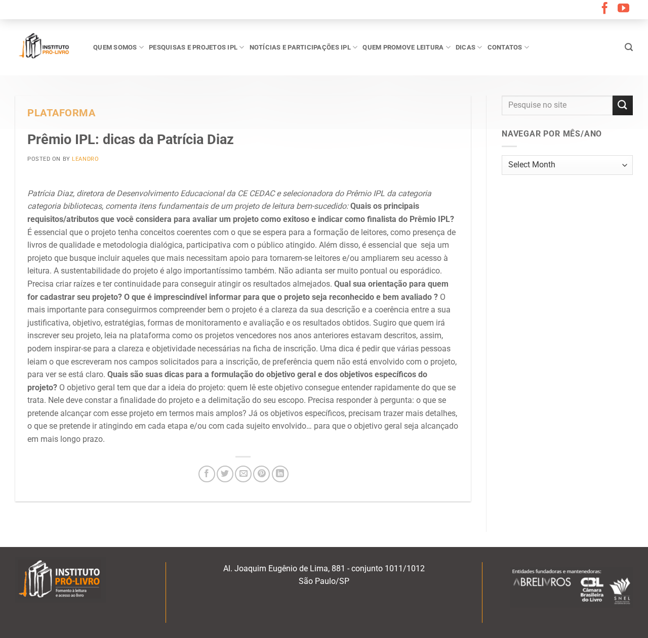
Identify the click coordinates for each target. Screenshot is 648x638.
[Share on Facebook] (206, 474)
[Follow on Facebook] (605, 9)
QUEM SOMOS (115, 47)
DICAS (465, 47)
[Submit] (623, 105)
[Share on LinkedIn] (280, 474)
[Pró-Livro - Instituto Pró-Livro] (46, 47)
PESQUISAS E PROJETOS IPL (193, 47)
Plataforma (61, 113)
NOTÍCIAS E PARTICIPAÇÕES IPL (300, 47)
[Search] (629, 47)
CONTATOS (505, 47)
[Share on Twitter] (225, 474)
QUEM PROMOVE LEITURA (402, 47)
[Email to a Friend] (243, 474)
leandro (85, 159)
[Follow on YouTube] (623, 9)
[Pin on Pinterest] (261, 474)
